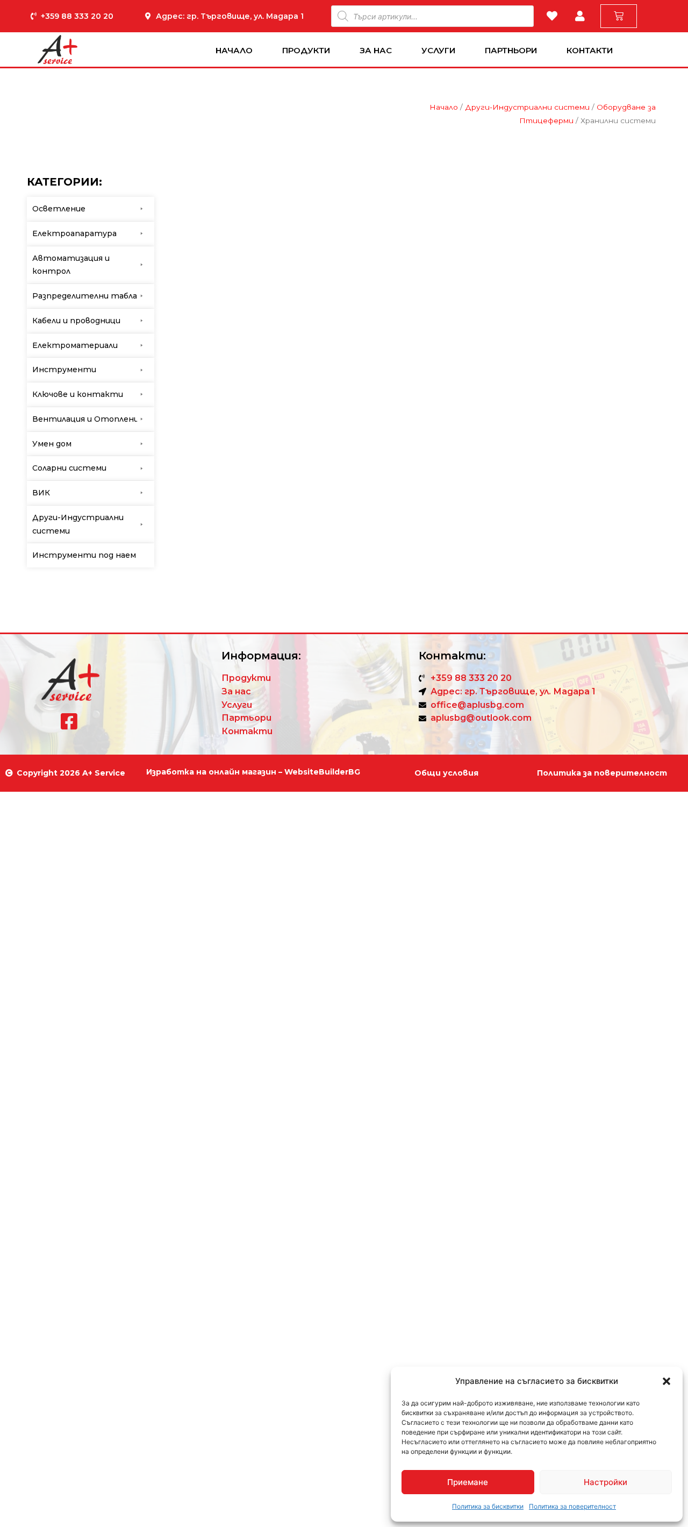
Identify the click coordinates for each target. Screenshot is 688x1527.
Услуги (438, 50)
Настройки (605, 1482)
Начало (234, 50)
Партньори (511, 50)
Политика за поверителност (572, 1506)
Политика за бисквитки (488, 1506)
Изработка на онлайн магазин (211, 772)
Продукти (306, 50)
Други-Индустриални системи (527, 107)
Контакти (590, 50)
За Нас (376, 50)
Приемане (467, 1482)
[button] (666, 1381)
